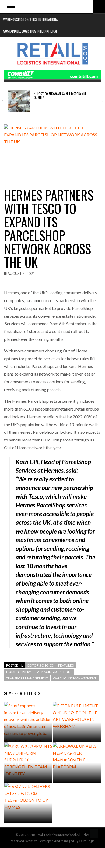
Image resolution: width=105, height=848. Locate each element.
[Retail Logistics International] (52, 53)
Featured (66, 665)
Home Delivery (18, 672)
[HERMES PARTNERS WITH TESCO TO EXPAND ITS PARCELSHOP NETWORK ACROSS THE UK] (52, 150)
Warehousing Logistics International (31, 19)
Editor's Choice (40, 665)
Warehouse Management (74, 678)
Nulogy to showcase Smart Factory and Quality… (60, 96)
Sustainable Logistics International (30, 31)
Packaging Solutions (54, 672)
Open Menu (11, 6)
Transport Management (27, 678)
